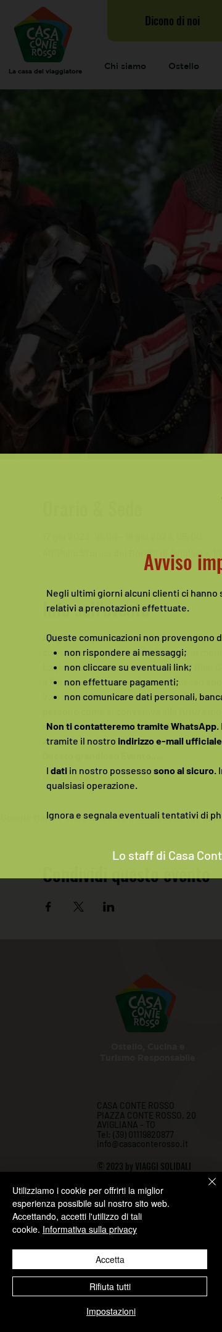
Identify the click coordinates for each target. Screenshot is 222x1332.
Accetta (110, 1259)
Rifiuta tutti (110, 1286)
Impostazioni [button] (111, 1311)
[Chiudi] (205, 1189)
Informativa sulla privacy (90, 1229)
